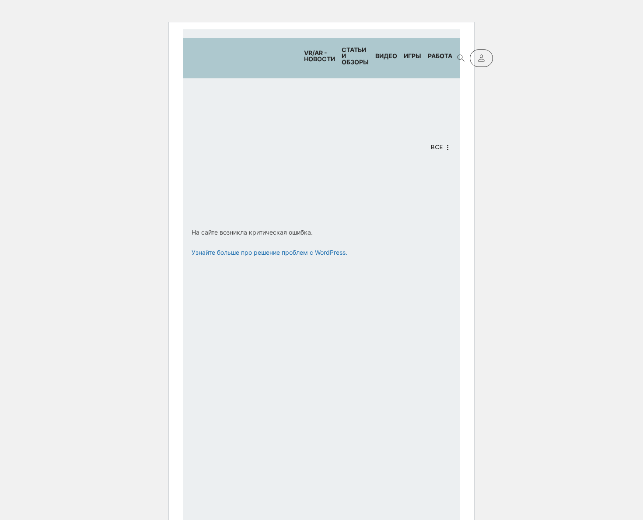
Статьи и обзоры (355, 56)
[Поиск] (461, 58)
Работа (440, 56)
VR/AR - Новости (319, 56)
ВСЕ (437, 147)
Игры (412, 56)
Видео (386, 56)
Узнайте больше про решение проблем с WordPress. (269, 252)
